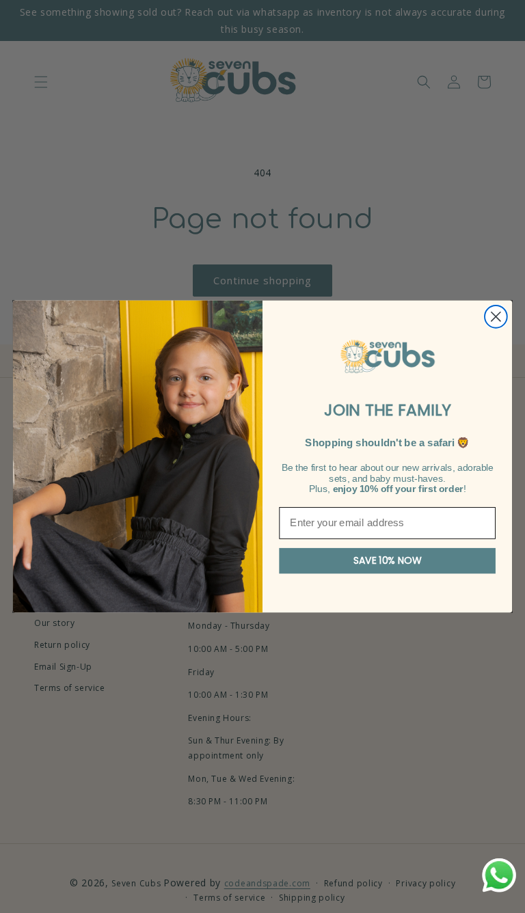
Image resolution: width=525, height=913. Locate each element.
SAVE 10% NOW (387, 561)
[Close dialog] (496, 316)
